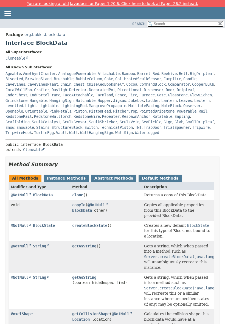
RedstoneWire (87, 116)
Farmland (104, 95)
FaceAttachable (78, 95)
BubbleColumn (89, 79)
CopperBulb (203, 84)
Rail (203, 111)
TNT (138, 127)
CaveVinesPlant (42, 84)
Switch (91, 127)
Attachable (109, 73)
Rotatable (162, 116)
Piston (80, 111)
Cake (108, 79)
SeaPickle (151, 122)
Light (30, 106)
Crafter (41, 90)
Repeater (111, 116)
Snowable (25, 127)
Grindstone (16, 100)
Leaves (185, 100)
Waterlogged (147, 132)
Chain (65, 84)
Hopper (104, 100)
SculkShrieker (103, 122)
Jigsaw (119, 100)
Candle (189, 79)
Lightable (48, 106)
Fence (120, 95)
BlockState (44, 225)
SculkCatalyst (46, 122)
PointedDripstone (157, 111)
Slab (179, 122)
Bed (156, 73)
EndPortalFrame (45, 95)
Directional (129, 90)
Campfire (172, 79)
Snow (9, 127)
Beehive (169, 73)
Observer (192, 106)
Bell (183, 73)
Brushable (64, 79)
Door (170, 90)
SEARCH (138, 24)
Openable (14, 111)
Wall (73, 132)
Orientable (36, 111)
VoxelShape (22, 314)
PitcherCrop (125, 111)
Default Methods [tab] (160, 178)
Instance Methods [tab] (66, 178)
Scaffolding (17, 122)
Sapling (182, 116)
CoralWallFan (18, 90)
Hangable (38, 100)
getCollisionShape (90, 314)
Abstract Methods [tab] (113, 178)
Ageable (13, 73)
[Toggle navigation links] (7, 14)
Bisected (14, 79)
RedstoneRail (18, 116)
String (39, 246)
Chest (79, 84)
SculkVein (129, 122)
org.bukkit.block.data (44, 34)
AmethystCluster (39, 73)
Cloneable (15, 58)
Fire (132, 95)
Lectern (202, 100)
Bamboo (128, 73)
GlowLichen (201, 95)
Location (81, 319)
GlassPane (178, 95)
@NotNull (19, 195)
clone (77, 195)
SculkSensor (75, 122)
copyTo (78, 205)
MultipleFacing (143, 106)
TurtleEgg (44, 132)
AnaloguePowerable (76, 73)
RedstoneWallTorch (52, 116)
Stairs (42, 127)
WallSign (124, 132)
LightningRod (73, 106)
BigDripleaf (202, 73)
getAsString (84, 246)
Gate (161, 95)
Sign (168, 122)
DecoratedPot (102, 90)
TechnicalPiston (116, 127)
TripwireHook (18, 132)
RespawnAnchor (136, 116)
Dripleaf (185, 90)
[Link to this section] (62, 164)
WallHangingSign (96, 132)
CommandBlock (152, 84)
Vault (61, 132)
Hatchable (85, 100)
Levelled (14, 106)
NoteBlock (171, 106)
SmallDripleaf (199, 122)
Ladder (152, 100)
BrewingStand (38, 79)
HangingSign (61, 100)
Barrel (143, 73)
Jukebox (136, 100)
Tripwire (201, 127)
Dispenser (154, 90)
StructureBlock (67, 127)
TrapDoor (152, 127)
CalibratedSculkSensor (138, 79)
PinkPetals (60, 111)
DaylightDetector (69, 90)
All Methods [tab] (25, 178)
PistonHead (100, 111)
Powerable (186, 111)
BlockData (43, 195)
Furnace (147, 95)
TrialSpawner (177, 127)
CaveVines (15, 84)
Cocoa (131, 84)
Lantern (169, 100)
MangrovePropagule (107, 106)
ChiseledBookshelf (105, 84)
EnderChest (16, 95)
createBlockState (89, 225)
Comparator (179, 84)
